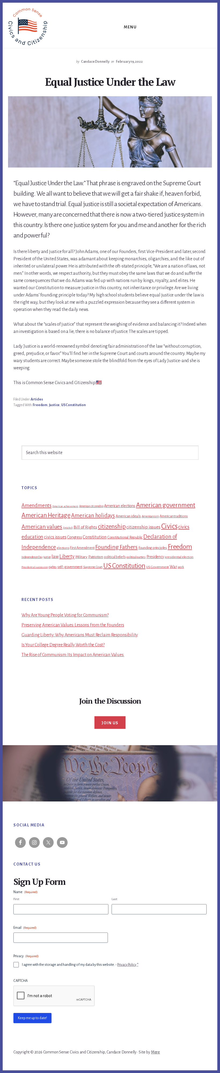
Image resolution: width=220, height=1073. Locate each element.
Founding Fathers (116, 547)
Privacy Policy (126, 965)
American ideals (128, 516)
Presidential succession (34, 567)
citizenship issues (143, 527)
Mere (155, 1052)
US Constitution (73, 405)
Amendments (36, 505)
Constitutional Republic (124, 537)
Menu (130, 27)
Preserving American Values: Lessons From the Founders (72, 625)
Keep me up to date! (32, 1018)
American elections (119, 506)
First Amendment (82, 548)
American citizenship (91, 506)
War (173, 567)
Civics (169, 526)
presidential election (179, 557)
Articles (37, 399)
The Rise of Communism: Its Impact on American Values (72, 654)
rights (53, 567)
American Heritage (46, 515)
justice (54, 405)
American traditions (174, 516)
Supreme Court (92, 567)
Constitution (95, 537)
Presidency (155, 557)
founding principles (152, 548)
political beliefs (115, 557)
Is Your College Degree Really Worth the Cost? (63, 645)
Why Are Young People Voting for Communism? (65, 615)
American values (41, 526)
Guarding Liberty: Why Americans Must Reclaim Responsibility (79, 635)
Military (81, 557)
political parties (136, 557)
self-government (69, 567)
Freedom (40, 405)
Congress (74, 537)
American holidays (93, 515)
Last (114, 899)
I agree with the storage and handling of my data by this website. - (80, 965)
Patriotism (95, 557)
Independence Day (32, 557)
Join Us (110, 723)
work (181, 567)
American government (165, 505)
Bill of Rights (85, 527)
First (16, 899)
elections (63, 548)
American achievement (65, 506)
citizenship (112, 526)
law (55, 556)
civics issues (55, 537)
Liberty (67, 556)
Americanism (150, 516)
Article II (68, 527)
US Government (157, 567)
